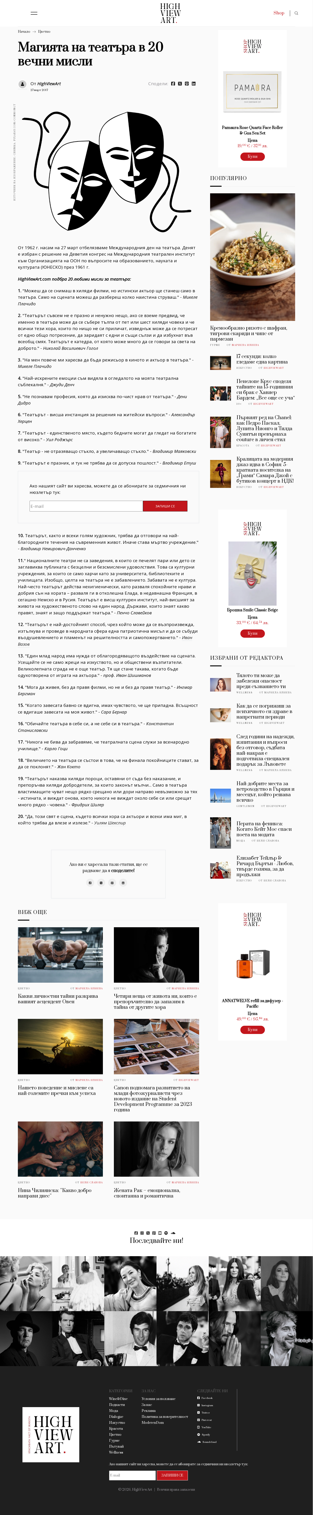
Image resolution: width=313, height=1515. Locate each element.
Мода (240, 841)
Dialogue (116, 1417)
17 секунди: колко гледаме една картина (262, 359)
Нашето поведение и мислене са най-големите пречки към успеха (57, 1091)
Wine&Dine (118, 1399)
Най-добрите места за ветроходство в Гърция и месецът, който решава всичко (265, 792)
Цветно (44, 32)
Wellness (244, 692)
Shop (279, 13)
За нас (147, 1405)
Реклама (149, 1411)
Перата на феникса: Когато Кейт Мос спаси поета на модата (264, 829)
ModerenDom (153, 1423)
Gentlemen (245, 806)
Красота (242, 445)
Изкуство (244, 368)
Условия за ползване (159, 1399)
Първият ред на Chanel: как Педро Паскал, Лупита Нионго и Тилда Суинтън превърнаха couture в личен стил (264, 429)
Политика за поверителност (165, 1417)
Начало (24, 32)
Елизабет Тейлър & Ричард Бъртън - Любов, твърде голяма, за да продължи (265, 866)
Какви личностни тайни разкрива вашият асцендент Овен (58, 999)
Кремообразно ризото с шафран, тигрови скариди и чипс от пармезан (248, 333)
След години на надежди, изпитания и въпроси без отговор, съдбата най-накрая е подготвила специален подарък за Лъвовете (265, 750)
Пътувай (116, 1446)
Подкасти (117, 1405)
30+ (239, 404)
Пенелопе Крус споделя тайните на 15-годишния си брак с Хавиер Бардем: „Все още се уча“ (265, 389)
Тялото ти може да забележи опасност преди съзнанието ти (261, 681)
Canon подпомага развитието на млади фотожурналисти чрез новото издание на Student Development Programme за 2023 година (153, 1099)
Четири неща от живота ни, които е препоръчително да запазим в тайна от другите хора (155, 1001)
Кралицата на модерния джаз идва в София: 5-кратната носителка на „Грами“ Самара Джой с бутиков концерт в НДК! (265, 470)
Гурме (215, 345)
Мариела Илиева (89, 988)
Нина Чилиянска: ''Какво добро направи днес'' (54, 1193)
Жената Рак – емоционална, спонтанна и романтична (147, 1193)
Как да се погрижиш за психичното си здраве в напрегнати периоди (264, 711)
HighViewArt (49, 84)
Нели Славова (91, 1182)
